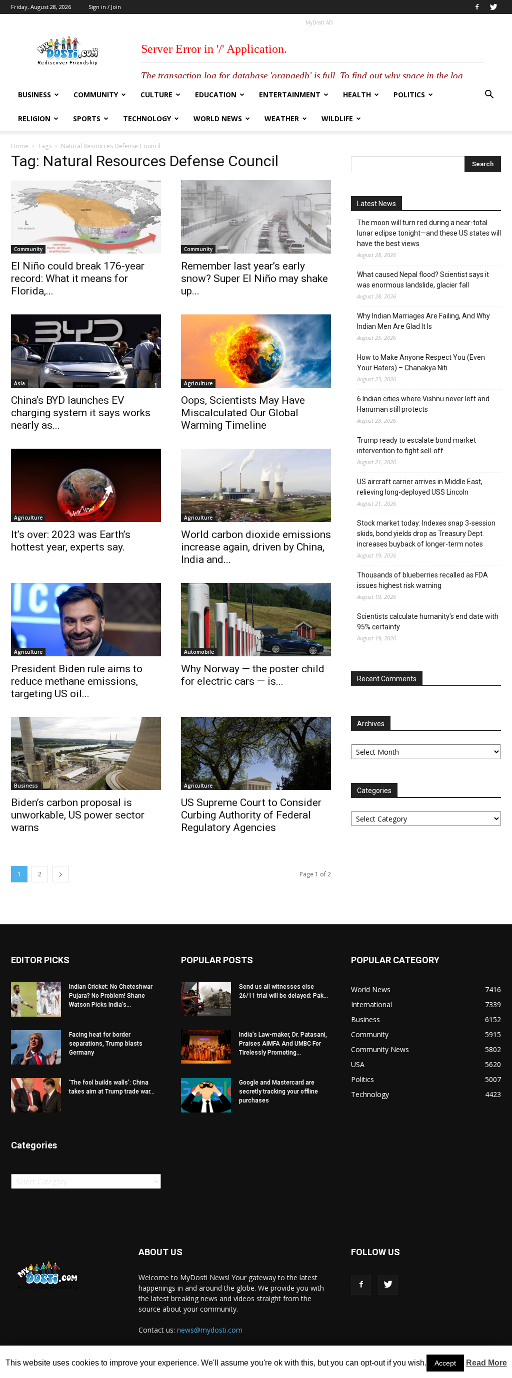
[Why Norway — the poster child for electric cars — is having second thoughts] (256, 619)
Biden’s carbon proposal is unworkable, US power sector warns (77, 815)
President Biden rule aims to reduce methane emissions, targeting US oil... (76, 681)
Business (34, 94)
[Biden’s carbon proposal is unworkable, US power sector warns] (86, 754)
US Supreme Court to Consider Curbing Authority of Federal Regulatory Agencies (251, 815)
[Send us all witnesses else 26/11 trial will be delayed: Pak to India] (206, 998)
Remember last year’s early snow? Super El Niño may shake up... (254, 278)
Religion (34, 118)
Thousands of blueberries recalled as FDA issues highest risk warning (422, 580)
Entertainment (289, 94)
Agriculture (198, 383)
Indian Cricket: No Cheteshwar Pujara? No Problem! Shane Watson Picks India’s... (110, 995)
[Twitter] (493, 7)
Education (215, 94)
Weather (281, 118)
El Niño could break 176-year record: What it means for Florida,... (77, 278)
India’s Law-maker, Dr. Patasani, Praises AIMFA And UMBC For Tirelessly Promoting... (283, 1043)
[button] (489, 95)
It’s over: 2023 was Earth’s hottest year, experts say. (70, 541)
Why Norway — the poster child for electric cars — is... (252, 675)
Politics (409, 94)
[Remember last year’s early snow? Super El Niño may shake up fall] (256, 217)
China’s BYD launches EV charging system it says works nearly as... (80, 412)
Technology (147, 118)
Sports (86, 118)
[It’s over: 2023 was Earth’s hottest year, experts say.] (86, 485)
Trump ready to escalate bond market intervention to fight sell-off (416, 445)
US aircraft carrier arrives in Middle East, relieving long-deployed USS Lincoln (419, 487)
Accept (445, 1363)
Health (357, 94)
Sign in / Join (104, 6)
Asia (19, 383)
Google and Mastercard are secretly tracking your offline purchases (278, 1091)
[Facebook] (477, 7)
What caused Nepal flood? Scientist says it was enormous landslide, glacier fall (423, 280)
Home (19, 146)
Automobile (199, 651)
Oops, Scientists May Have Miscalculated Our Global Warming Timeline (243, 412)
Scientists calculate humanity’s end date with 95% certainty (427, 621)
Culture (156, 94)
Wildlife (337, 118)
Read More (486, 1363)
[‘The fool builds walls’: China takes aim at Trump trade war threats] (36, 1095)
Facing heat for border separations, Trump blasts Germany (105, 1043)
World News (218, 118)
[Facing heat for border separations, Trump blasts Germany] (36, 1047)
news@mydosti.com (209, 1330)
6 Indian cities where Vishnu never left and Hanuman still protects (423, 404)
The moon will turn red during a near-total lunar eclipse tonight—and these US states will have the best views (429, 233)
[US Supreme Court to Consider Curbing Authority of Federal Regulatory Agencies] (256, 754)
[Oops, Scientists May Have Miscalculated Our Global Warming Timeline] (256, 351)
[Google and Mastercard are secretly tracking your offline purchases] (206, 1095)
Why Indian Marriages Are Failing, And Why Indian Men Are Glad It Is (423, 321)
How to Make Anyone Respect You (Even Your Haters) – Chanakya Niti (421, 362)
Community (96, 94)
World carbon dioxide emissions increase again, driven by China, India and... (256, 547)
